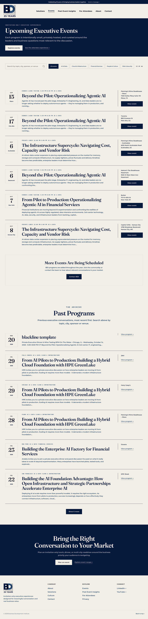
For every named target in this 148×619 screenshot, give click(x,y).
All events (53, 66)
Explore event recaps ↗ (84, 562)
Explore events (14, 48)
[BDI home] (9, 11)
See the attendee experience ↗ (37, 48)
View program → (127, 334)
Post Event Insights (67, 11)
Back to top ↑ (140, 613)
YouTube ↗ (121, 592)
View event (131, 104)
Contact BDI (74, 277)
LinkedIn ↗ (121, 588)
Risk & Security (127, 66)
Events (51, 11)
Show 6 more (74, 512)
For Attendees (85, 11)
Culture (51, 595)
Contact (108, 11)
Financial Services (96, 66)
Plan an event (63, 562)
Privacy (85, 599)
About (98, 11)
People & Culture (112, 66)
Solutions (40, 11)
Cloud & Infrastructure (79, 66)
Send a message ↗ (94, 2)
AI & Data (64, 66)
